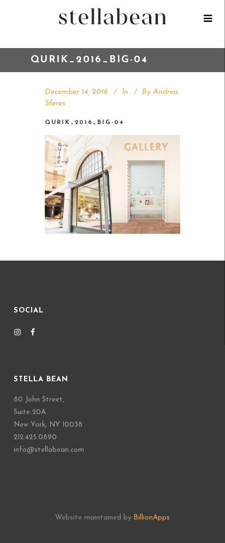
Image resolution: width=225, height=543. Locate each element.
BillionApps (151, 517)
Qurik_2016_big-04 (84, 123)
